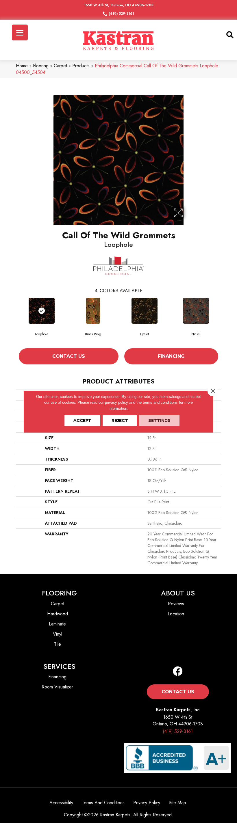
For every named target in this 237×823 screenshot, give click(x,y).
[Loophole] (41, 310)
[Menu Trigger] (20, 32)
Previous (13, 319)
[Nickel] (196, 310)
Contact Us (68, 356)
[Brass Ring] (93, 310)
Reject (120, 420)
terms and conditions (160, 402)
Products (81, 65)
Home (22, 65)
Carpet (60, 65)
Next (224, 319)
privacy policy (116, 402)
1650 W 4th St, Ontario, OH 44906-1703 (118, 5)
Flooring (41, 65)
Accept (82, 420)
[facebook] (178, 671)
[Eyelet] (144, 310)
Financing (171, 356)
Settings (159, 420)
